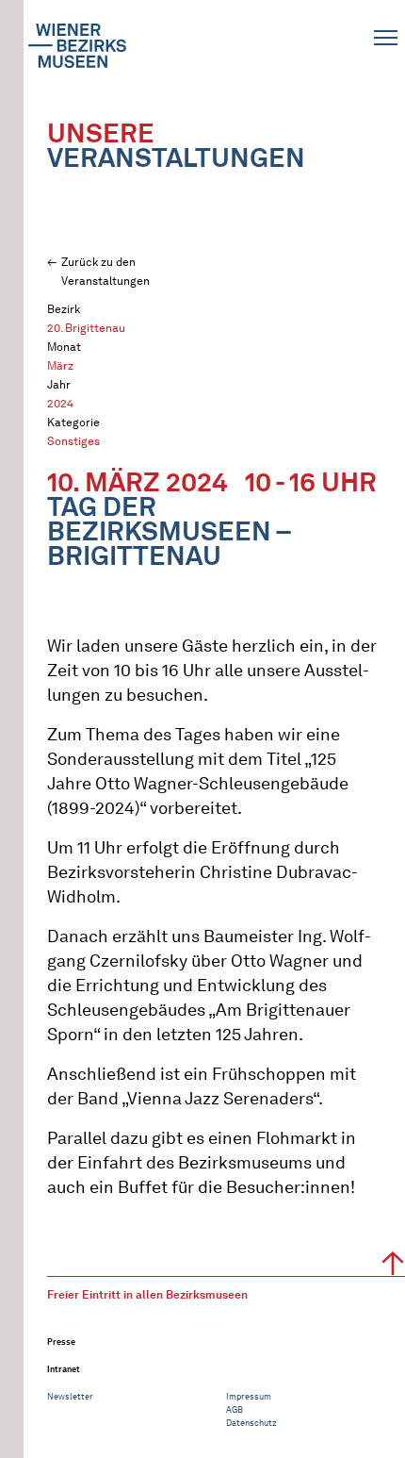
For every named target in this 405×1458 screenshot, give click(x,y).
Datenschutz (251, 1422)
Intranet (63, 1369)
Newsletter (70, 1396)
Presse (61, 1341)
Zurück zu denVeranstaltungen (105, 271)
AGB (234, 1409)
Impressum (248, 1396)
